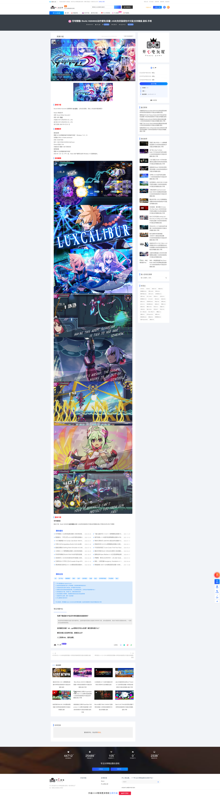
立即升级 (114, 793)
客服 (217, 587)
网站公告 (146, 1)
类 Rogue (150, 314)
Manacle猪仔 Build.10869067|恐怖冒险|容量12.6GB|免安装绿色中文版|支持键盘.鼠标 (103, 707)
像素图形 (67, 578)
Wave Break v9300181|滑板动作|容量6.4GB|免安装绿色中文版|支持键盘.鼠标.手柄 (82, 684)
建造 (142, 301)
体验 (160, 288)
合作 (162, 296)
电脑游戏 (75, 13)
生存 (156, 309)
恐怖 (163, 301)
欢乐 (156, 306)
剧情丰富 (143, 293)
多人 (150, 299)
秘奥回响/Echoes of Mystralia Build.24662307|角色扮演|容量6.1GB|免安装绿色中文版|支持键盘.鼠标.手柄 (153, 129)
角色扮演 (143, 317)
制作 (157, 291)
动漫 (91, 578)
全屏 (217, 597)
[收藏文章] (120, 645)
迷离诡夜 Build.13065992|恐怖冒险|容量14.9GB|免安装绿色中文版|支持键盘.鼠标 (158, 169)
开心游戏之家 (104, 784)
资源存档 (162, 1)
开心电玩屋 (57, 13)
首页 (67, 13)
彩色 (157, 301)
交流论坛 (128, 7)
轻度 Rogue (144, 319)
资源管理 (158, 317)
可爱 (156, 296)
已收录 (131, 24)
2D (74, 109)
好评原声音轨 (102, 578)
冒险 (74, 578)
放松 (142, 306)
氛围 (162, 306)
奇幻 (157, 299)
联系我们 (167, 1)
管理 (142, 314)
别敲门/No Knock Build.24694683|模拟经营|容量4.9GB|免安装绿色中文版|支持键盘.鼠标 (153, 124)
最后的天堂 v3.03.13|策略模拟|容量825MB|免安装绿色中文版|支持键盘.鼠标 (61, 684)
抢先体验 (150, 304)
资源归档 (119, 769)
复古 (95, 578)
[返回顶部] (217, 601)
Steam (102, 781)
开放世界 (150, 301)
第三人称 (151, 311)
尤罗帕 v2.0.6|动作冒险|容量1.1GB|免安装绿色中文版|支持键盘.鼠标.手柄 (158, 177)
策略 (159, 311)
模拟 (149, 306)
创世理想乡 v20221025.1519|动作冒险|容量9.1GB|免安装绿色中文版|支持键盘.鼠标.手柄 (158, 184)
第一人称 (143, 311)
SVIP (217, 576)
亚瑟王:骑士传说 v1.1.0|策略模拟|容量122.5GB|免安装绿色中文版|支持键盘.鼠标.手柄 (158, 144)
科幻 (162, 309)
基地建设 (143, 299)
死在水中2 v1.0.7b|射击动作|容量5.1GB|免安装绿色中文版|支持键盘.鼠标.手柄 (158, 228)
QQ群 (217, 592)
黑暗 (152, 319)
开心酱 (59, 645)
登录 (99, 732)
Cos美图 (117, 12)
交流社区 (101, 769)
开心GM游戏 (106, 13)
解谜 (150, 317)
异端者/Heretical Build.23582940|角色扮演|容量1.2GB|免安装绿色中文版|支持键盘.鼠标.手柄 (153, 120)
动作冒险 (106, 24)
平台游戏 (111, 578)
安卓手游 (86, 13)
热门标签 (151, 1)
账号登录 (125, 793)
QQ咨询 (154, 100)
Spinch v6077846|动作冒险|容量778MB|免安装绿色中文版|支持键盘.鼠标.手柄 (124, 707)
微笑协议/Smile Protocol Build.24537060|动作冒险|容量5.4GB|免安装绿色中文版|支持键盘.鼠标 (153, 115)
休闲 (154, 288)
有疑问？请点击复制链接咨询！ (128, 36)
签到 (217, 582)
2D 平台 (61, 578)
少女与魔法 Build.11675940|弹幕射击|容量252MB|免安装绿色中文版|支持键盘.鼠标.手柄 (158, 162)
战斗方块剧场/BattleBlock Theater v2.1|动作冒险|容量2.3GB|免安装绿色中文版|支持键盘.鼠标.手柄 (124, 684)
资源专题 (157, 1)
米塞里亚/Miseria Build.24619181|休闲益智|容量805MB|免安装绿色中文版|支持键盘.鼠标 (153, 111)
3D (148, 288)
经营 (157, 314)
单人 (149, 296)
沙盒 (142, 309)
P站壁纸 (126, 13)
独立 (61, 117)
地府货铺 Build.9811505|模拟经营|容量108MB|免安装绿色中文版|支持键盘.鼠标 (62, 707)
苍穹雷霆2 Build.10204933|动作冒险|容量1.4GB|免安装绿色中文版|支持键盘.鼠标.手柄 (81, 602)
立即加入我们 (102, 1)
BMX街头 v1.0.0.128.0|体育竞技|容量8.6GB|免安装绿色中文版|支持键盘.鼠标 (114, 656)
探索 (163, 304)
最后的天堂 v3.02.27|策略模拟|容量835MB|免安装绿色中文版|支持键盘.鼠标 (158, 201)
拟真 (157, 304)
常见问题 (95, 13)
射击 (163, 299)
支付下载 (153, 84)
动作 (76, 109)
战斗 (142, 304)
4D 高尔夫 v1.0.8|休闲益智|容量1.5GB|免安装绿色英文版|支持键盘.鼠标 (71, 655)
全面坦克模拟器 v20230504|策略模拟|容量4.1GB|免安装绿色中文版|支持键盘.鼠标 (158, 255)
